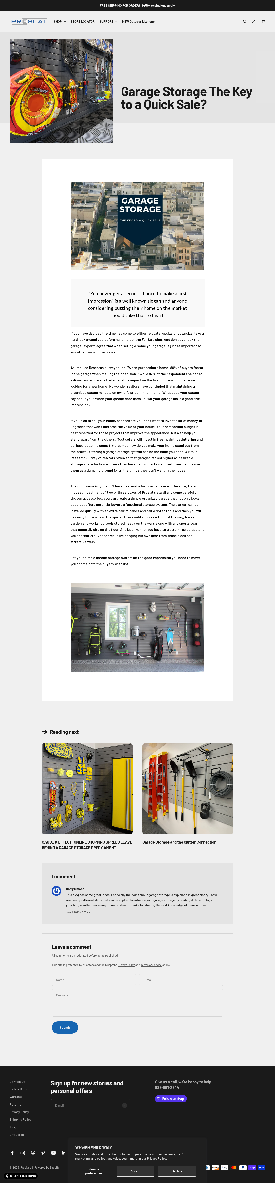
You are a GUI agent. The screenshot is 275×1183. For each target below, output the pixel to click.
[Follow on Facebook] (12, 1153)
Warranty (16, 1096)
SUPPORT (106, 21)
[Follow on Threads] (33, 1153)
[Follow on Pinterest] (43, 1153)
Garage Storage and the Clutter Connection (179, 841)
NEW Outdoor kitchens (138, 21)
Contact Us (17, 1081)
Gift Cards (17, 1134)
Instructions (18, 1089)
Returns (15, 1104)
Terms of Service (151, 965)
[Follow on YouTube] (53, 1153)
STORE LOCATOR (83, 21)
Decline (177, 1171)
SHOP (58, 21)
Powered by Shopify (46, 1167)
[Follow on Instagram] (22, 1153)
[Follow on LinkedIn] (63, 1153)
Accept (135, 1171)
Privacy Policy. (157, 1158)
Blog (13, 1127)
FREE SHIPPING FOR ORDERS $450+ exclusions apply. (137, 5)
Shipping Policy (20, 1119)
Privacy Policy (126, 965)
